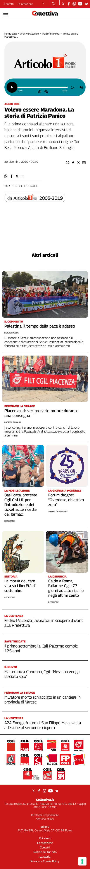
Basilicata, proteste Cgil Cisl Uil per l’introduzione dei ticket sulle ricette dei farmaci (20, 505)
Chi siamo (45, 838)
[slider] (42, 87)
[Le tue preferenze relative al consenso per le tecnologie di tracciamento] (82, 861)
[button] (67, 162)
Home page (10, 33)
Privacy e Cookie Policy (45, 861)
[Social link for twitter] (63, 3)
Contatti (9, 4)
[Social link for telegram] (86, 3)
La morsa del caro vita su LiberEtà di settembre (20, 586)
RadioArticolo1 (50, 33)
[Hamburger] (5, 14)
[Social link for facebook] (68, 3)
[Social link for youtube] (80, 3)
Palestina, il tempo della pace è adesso (39, 326)
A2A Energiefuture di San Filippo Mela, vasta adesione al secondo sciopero (42, 725)
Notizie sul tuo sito (44, 852)
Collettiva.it (45, 799)
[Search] (53, 4)
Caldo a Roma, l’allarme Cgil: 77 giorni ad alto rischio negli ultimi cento (66, 588)
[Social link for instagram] (74, 3)
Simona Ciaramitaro (58, 511)
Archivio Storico (29, 33)
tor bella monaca (25, 186)
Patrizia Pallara (12, 422)
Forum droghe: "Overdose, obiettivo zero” (66, 500)
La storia (45, 856)
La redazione (25, 4)
